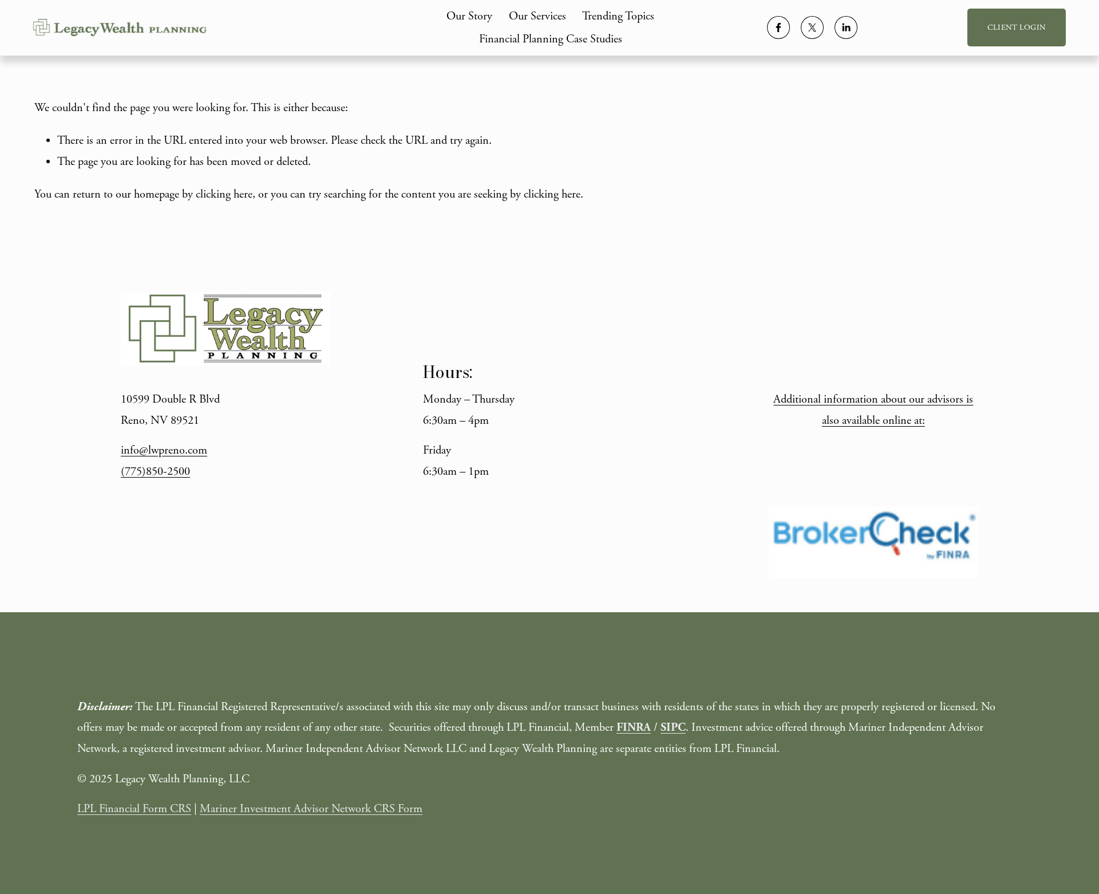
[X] (812, 27)
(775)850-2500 (155, 471)
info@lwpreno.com (164, 450)
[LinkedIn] (846, 27)
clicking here (224, 194)
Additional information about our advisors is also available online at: (873, 410)
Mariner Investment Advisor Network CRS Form (311, 808)
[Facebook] (778, 27)
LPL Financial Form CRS (134, 808)
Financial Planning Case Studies (550, 38)
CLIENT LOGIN (1016, 27)
